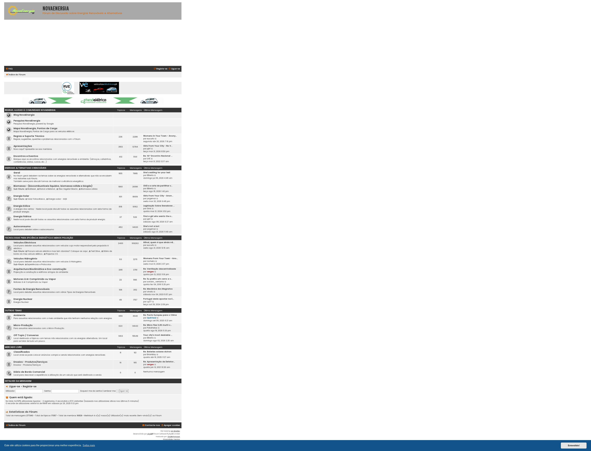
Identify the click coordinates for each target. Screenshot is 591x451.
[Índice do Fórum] (22, 11)
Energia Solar (21, 195)
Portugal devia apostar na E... (158, 299)
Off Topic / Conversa (26, 335)
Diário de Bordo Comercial (29, 371)
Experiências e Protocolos (39, 264)
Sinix (149, 208)
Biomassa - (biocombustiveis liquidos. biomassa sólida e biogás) (53, 185)
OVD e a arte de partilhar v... (157, 185)
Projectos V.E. (52, 254)
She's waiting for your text (156, 172)
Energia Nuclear (23, 299)
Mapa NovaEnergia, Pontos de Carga (35, 128)
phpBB (149, 434)
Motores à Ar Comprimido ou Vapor (35, 279)
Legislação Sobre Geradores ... (159, 205)
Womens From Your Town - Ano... (160, 258)
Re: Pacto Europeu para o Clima (160, 315)
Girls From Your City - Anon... (158, 195)
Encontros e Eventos (26, 156)
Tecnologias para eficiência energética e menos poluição (39, 237)
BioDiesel (31, 189)
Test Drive (96, 251)
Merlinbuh (88, 415)
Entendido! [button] (574, 445)
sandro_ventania (155, 281)
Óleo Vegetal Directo (68, 189)
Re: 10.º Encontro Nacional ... (157, 156)
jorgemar (151, 198)
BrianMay (151, 354)
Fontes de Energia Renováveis (32, 289)
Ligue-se (14, 386)
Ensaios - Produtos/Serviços (30, 361)
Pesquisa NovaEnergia (27, 120)
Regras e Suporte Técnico (29, 136)
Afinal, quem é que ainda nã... (158, 242)
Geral (17, 172)
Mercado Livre (13, 347)
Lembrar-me (110, 391)
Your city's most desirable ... (157, 335)
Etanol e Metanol (47, 189)
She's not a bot (151, 226)
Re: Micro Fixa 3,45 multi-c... (157, 325)
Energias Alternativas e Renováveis (25, 168)
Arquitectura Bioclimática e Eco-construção (40, 269)
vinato (150, 291)
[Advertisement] (96, 42)
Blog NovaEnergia (24, 114)
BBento (150, 175)
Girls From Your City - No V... (157, 146)
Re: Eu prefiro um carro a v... (157, 279)
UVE (148, 158)
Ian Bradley (175, 431)
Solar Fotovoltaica (36, 199)
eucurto (150, 138)
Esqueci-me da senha (91, 391)
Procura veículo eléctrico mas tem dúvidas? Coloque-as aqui (57, 251)
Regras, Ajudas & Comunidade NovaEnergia (30, 110)
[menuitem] (9, 69)
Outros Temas (13, 310)
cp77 (149, 301)
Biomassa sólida (89, 189)
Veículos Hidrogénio (25, 258)
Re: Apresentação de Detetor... (159, 361)
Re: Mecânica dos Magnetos (158, 289)
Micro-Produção (23, 325)
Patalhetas (152, 327)
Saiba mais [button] (89, 445)
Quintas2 (151, 317)
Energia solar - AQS (57, 199)
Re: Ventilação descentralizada (159, 269)
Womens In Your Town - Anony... (160, 136)
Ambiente (19, 315)
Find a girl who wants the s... (158, 216)
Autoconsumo (22, 226)
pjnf (149, 148)
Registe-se (29, 386)
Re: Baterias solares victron (157, 351)
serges (150, 271)
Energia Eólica (22, 205)
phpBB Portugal (174, 436)
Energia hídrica (22, 216)
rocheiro (151, 261)
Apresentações (23, 146)
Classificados (22, 351)
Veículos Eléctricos (25, 242)
